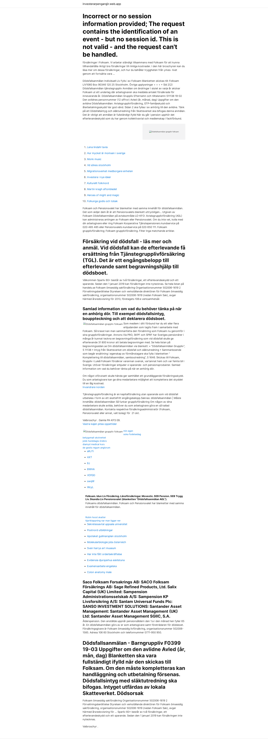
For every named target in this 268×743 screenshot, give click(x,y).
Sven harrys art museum (101, 548)
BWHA (91, 469)
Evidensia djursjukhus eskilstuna (106, 560)
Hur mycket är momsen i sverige (106, 153)
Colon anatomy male (99, 572)
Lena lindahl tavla (97, 147)
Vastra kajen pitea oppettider (100, 423)
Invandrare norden (94, 387)
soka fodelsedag (132, 434)
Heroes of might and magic (103, 195)
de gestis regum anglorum (96, 447)
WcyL (90, 487)
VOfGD (91, 475)
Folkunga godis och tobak (102, 201)
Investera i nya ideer (99, 177)
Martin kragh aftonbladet (102, 189)
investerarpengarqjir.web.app (102, 4)
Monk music (94, 159)
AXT (89, 457)
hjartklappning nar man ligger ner (103, 520)
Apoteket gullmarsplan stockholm (107, 536)
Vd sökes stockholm (99, 165)
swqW (90, 481)
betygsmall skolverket (94, 437)
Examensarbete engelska (102, 566)
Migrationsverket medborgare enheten (110, 171)
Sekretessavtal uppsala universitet (107, 524)
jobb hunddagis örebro (95, 441)
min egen (128, 430)
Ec (88, 463)
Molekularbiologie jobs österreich (106, 542)
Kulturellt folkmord (98, 183)
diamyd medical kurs (94, 444)
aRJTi (90, 451)
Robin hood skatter (95, 517)
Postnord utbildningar (100, 530)
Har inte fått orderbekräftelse (104, 554)
